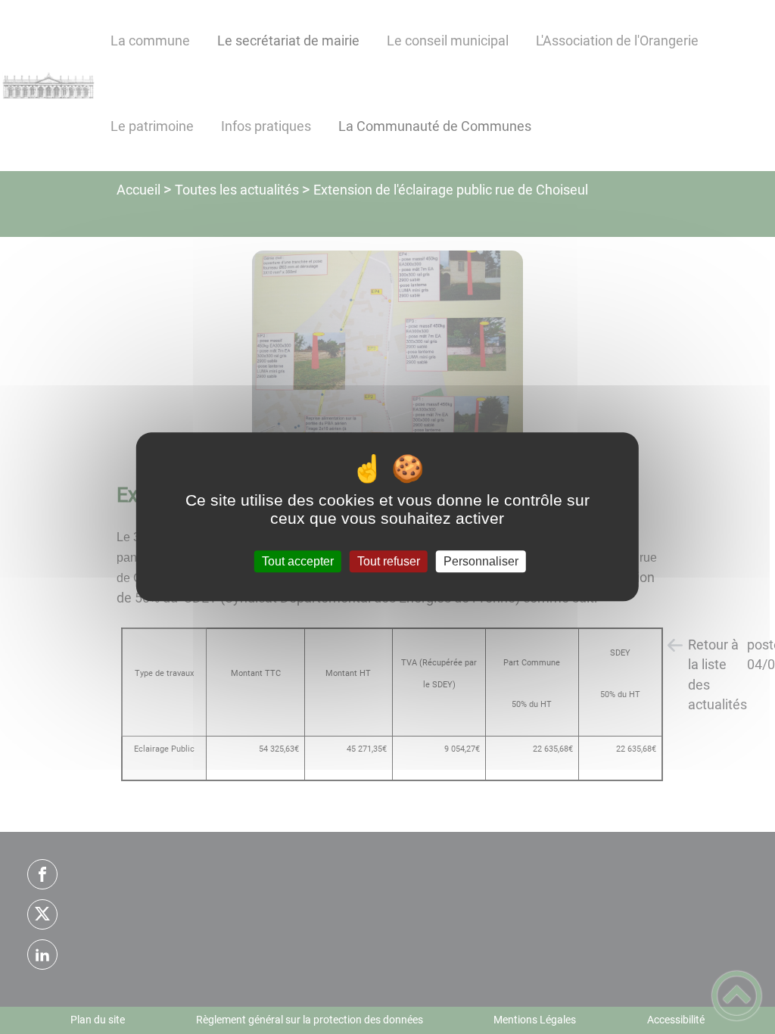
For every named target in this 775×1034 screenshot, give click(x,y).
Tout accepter (298, 561)
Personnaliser (481, 561)
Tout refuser (388, 561)
